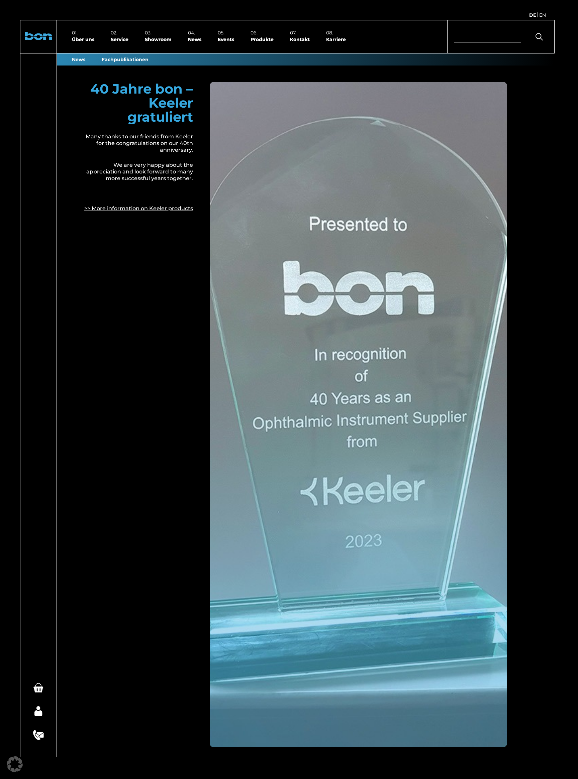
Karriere (336, 39)
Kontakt (300, 39)
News (194, 39)
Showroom (158, 39)
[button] (38, 36)
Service (119, 39)
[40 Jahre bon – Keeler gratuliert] (358, 414)
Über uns (83, 39)
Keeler (184, 136)
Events (226, 39)
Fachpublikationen (125, 59)
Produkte (262, 39)
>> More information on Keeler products (138, 208)
